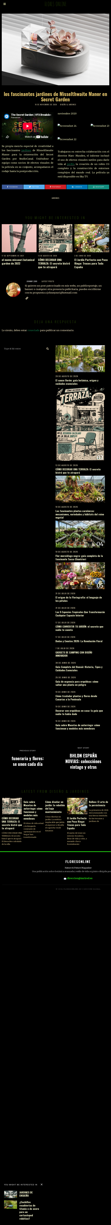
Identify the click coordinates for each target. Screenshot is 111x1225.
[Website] (27, 298)
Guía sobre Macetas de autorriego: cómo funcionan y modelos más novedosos (78, 726)
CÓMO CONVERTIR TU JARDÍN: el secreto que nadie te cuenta (79, 628)
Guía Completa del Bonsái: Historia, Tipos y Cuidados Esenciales (79, 668)
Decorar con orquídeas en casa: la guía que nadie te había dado (79, 712)
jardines (26, 150)
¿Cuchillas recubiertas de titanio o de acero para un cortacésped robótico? (29, 1210)
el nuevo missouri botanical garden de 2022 (18, 261)
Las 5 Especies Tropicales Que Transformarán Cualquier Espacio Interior (80, 613)
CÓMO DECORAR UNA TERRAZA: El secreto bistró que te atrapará (54, 263)
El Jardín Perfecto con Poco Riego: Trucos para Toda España (91, 263)
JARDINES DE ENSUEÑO (26, 1193)
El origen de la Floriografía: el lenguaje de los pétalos (79, 599)
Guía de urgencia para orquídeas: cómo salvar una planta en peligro (77, 683)
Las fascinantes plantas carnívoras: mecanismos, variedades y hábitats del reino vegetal (80, 514)
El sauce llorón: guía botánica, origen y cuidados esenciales (77, 381)
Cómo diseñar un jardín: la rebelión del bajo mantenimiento (55, 807)
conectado (33, 330)
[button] (47, 348)
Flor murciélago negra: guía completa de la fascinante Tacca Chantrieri (79, 557)
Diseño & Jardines (68, 104)
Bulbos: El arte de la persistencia (98, 803)
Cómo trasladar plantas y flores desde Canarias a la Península (76, 697)
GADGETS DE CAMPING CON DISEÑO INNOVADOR (74, 654)
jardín (70, 164)
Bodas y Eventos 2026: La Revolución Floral (79, 641)
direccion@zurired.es (79, 878)
